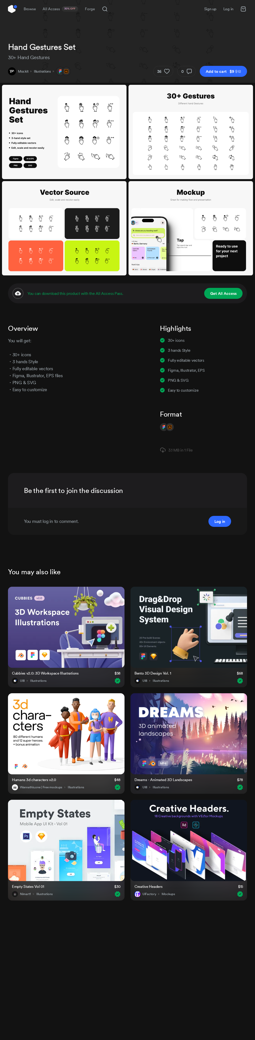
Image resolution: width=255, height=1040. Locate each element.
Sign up (210, 8)
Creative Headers (148, 886)
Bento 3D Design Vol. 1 (152, 673)
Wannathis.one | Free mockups (41, 787)
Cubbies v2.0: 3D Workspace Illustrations (45, 673)
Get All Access (223, 293)
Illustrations (42, 71)
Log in (228, 8)
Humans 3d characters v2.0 (34, 779)
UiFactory (149, 894)
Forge (90, 8)
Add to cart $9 (223, 71)
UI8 (22, 681)
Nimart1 (25, 894)
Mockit (23, 71)
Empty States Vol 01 (28, 886)
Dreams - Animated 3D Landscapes (163, 779)
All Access (59, 8)
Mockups (168, 894)
